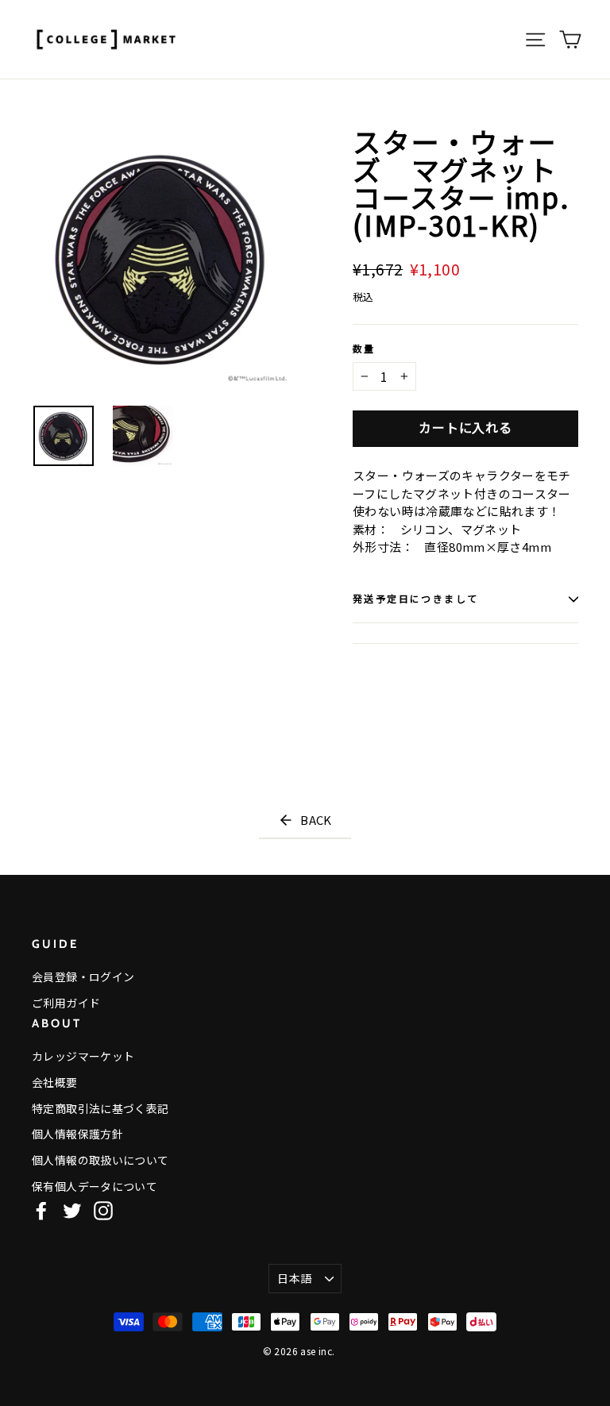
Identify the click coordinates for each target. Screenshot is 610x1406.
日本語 (294, 1278)
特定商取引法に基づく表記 (100, 1108)
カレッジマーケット (83, 1056)
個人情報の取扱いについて (100, 1160)
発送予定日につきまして (415, 599)
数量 (364, 349)
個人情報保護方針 (77, 1134)
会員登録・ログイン (83, 976)
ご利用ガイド (66, 1003)
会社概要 (55, 1082)
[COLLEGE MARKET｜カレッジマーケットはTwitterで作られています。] (72, 1210)
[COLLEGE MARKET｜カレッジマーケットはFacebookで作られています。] (41, 1210)
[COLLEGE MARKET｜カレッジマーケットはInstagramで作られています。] (103, 1210)
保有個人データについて (94, 1186)
